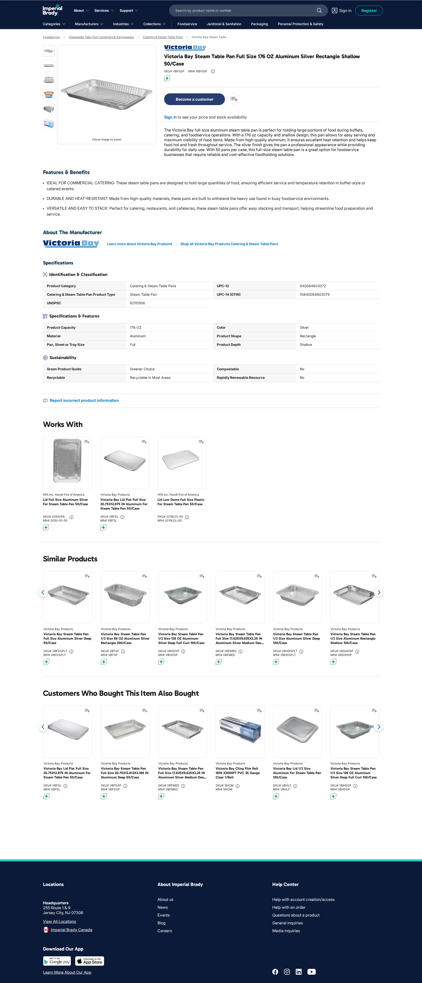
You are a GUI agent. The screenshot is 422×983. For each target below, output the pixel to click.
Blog (162, 922)
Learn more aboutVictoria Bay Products (139, 244)
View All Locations (59, 921)
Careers (165, 930)
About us (165, 899)
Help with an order (289, 907)
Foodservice (51, 37)
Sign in (170, 117)
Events (164, 915)
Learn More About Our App (67, 972)
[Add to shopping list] (87, 442)
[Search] (319, 10)
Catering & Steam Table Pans (163, 37)
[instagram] (287, 972)
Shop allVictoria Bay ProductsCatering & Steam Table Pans (229, 244)
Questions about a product (296, 915)
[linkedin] (299, 972)
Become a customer (194, 99)
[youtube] (311, 972)
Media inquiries (286, 930)
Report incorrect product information (84, 400)
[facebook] (275, 972)
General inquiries (287, 922)
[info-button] (213, 71)
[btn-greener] (167, 78)
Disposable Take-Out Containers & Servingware (101, 37)
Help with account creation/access (303, 899)
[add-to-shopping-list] (234, 99)
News (163, 907)
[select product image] (49, 51)
